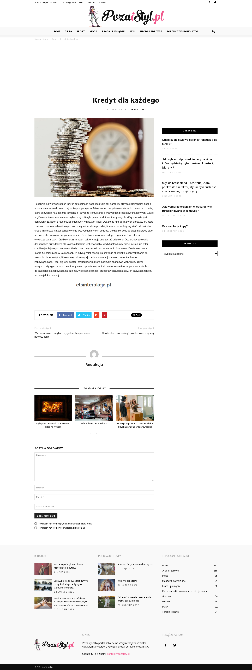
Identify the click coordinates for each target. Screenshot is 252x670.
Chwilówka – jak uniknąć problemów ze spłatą (128, 333)
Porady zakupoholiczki (182, 31)
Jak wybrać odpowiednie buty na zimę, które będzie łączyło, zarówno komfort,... (71, 584)
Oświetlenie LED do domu (94, 423)
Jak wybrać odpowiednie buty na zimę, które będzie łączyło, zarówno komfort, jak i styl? (188, 163)
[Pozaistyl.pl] (126, 16)
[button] (213, 31)
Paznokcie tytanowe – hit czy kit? (136, 565)
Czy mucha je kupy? (175, 226)
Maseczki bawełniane (174, 580)
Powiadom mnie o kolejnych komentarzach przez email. (65, 523)
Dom (57, 31)
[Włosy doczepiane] (106, 585)
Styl (132, 31)
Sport (81, 31)
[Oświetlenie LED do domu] (94, 408)
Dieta (68, 31)
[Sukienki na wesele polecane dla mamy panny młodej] (106, 602)
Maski (165, 606)
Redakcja (94, 364)
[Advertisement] (126, 68)
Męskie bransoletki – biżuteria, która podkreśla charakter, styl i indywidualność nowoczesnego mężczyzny (189, 187)
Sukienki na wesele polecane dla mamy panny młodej (134, 599)
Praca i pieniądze (113, 31)
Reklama (91, 2)
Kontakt (102, 2)
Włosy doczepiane (127, 581)
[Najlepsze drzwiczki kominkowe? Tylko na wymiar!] (53, 408)
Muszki (166, 601)
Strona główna (69, 2)
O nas (81, 2)
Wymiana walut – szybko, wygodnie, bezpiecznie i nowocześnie (62, 335)
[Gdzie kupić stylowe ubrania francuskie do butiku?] (43, 569)
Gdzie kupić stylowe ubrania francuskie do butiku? (68, 566)
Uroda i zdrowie (151, 31)
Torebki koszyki (170, 611)
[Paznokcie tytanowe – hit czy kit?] (106, 569)
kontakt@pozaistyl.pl (118, 653)
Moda (93, 31)
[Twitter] (215, 2)
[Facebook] (209, 2)
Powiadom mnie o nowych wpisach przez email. (61, 528)
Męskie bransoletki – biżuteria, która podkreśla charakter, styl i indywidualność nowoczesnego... (71, 601)
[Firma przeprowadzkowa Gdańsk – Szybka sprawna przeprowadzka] (135, 408)
